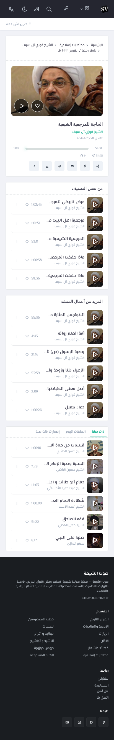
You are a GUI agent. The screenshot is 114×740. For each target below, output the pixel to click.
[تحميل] (47, 166)
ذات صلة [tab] (98, 432)
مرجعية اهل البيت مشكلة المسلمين (65, 220)
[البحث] (49, 9)
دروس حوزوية (44, 648)
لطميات (48, 626)
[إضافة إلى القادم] (72, 166)
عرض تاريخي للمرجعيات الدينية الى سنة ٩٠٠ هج (65, 202)
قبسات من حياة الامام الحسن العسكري (65, 445)
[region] (57, 494)
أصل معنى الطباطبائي (63, 389)
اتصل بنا (102, 698)
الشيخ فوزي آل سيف (37, 45)
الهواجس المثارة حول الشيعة (64, 315)
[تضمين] (59, 166)
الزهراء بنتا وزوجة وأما (64, 370)
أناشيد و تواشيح (42, 641)
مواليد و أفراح (44, 634)
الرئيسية (97, 45)
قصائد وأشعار (98, 648)
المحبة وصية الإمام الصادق (63, 464)
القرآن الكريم (99, 619)
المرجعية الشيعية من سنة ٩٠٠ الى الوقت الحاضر (64, 239)
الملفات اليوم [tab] (76, 432)
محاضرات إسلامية (72, 45)
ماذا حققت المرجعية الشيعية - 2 (64, 276)
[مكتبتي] (37, 9)
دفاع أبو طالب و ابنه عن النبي (64, 482)
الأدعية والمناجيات (95, 626)
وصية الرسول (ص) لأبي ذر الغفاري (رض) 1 (64, 352)
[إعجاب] (37, 106)
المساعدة (101, 685)
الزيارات (103, 634)
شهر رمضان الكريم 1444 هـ (77, 50)
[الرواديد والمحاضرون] (66, 9)
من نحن (102, 691)
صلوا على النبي (69, 538)
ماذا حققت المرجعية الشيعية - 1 (65, 257)
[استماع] (21, 106)
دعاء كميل (74, 407)
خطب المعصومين (41, 619)
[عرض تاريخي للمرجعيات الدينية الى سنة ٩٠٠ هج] (34, 166)
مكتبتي (103, 679)
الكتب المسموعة (42, 655)
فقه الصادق (73, 519)
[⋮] (17, 205)
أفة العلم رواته (71, 333)
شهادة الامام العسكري (65, 501)
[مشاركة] (98, 166)
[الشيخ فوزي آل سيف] (85, 166)
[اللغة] (11, 9)
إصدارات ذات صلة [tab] (47, 432)
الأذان (104, 641)
